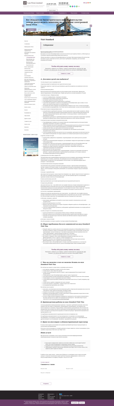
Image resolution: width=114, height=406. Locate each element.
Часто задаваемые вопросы (30, 99)
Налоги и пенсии (51, 396)
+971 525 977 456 (63, 3)
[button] (50, 36)
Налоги (26, 110)
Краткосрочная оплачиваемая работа (31, 62)
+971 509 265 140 (63, 2)
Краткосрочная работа (46, 51)
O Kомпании (41, 394)
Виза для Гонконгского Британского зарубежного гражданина (30, 80)
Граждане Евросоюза (28, 77)
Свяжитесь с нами (65, 73)
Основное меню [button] (85, 13)
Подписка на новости (41, 397)
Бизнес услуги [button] (40, 13)
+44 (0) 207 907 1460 (81, 68)
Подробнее (31, 29)
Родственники (27, 75)
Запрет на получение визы (30, 86)
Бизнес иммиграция (28, 66)
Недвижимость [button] (63, 13)
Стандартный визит (30, 57)
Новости (26, 41)
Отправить (46, 383)
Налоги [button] (51, 13)
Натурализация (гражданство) (27, 95)
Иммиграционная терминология (28, 50)
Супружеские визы (28, 72)
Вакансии (26, 127)
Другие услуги (27, 118)
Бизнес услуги (27, 107)
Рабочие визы (27, 68)
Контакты (26, 129)
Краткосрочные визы (29, 55)
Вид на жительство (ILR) (29, 93)
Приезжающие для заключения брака (30, 60)
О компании (27, 43)
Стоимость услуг (27, 121)
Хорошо (82, 402)
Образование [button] (74, 13)
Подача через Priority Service (30, 97)
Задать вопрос (52, 10)
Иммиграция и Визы (28, 46)
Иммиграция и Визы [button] (29, 13)
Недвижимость (27, 112)
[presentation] (23, 26)
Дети (25, 74)
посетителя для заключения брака (60, 299)
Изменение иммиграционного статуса (30, 89)
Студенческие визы (28, 70)
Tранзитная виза (29, 65)
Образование (27, 115)
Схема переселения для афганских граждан (29, 84)
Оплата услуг (27, 124)
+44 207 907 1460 (51, 3)
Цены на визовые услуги (29, 104)
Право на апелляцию (28, 91)
